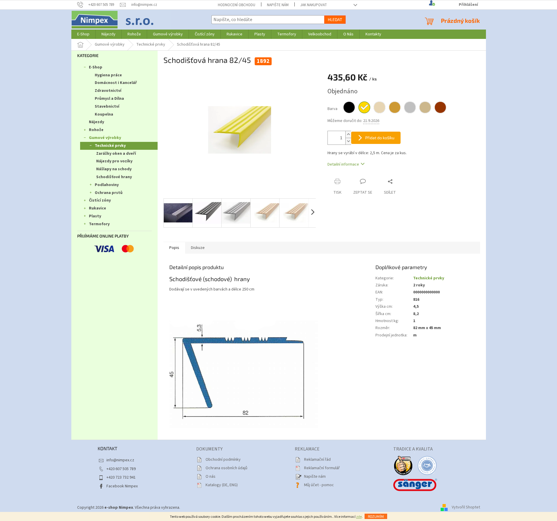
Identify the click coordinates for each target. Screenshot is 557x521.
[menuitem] (83, 34)
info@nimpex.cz (120, 460)
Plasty (95, 216)
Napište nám (278, 5)
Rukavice (97, 208)
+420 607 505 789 (121, 469)
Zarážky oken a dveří (116, 154)
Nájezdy (96, 122)
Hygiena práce (108, 75)
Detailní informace (343, 164)
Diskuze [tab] (198, 248)
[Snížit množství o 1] (348, 141)
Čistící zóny (100, 200)
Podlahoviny (107, 185)
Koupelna (104, 114)
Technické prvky (110, 146)
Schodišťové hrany (114, 177)
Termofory (99, 224)
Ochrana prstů (109, 193)
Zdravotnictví (108, 91)
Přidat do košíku (379, 137)
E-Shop (95, 67)
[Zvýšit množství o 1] (348, 134)
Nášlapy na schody (114, 169)
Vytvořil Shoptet (466, 507)
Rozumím (376, 516)
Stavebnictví (107, 106)
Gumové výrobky (105, 138)
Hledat (335, 19)
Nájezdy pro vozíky (114, 161)
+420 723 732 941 (121, 477)
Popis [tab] (174, 248)
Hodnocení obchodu (236, 5)
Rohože (96, 130)
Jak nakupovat (313, 5)
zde (359, 516)
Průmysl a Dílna (109, 99)
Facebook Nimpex (122, 486)
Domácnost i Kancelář (116, 83)
